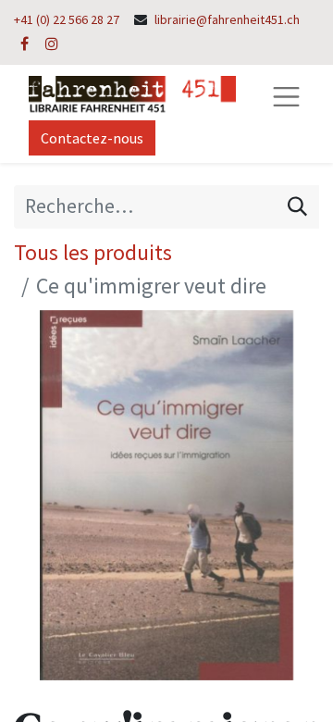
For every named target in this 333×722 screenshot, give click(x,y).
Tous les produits (93, 252)
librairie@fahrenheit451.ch (227, 19)
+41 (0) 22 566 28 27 (66, 19)
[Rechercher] (297, 206)
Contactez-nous (92, 138)
